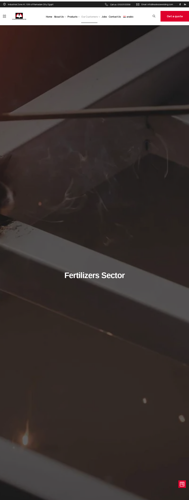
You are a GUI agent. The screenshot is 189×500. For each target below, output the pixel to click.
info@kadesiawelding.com (160, 4)
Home (49, 16)
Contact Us (115, 16)
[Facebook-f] (180, 4)
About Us (59, 16)
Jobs (104, 16)
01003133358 (124, 4)
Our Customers (89, 16)
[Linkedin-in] (185, 4)
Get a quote (175, 16)
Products (72, 16)
